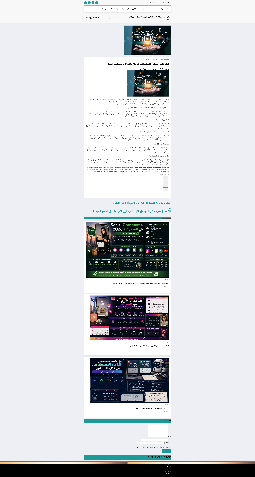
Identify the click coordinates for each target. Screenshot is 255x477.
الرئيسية (142, 9)
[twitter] (165, 183)
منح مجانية (104, 9)
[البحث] (90, 8)
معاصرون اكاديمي (162, 8)
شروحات (117, 9)
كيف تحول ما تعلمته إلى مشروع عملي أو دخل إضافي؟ (141, 203)
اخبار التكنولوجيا (134, 9)
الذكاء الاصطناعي (159, 69)
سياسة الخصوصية (165, 471)
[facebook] (165, 178)
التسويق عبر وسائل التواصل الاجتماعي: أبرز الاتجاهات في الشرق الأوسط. (131, 211)
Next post (168, 208)
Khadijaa (166, 279)
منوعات (97, 9)
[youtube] (85, 2)
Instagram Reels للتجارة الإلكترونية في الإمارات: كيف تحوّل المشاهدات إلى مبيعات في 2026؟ (146, 346)
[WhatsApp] (165, 181)
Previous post (168, 200)
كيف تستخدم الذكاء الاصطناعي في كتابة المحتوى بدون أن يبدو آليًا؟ (152, 408)
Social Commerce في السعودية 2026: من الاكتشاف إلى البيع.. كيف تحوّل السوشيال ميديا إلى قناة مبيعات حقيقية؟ (140, 283)
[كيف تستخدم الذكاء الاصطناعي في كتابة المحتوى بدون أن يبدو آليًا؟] (129, 380)
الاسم (169, 440)
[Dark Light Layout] (86, 9)
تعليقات (169, 437)
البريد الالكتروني (168, 443)
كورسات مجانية (125, 9)
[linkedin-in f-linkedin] (89, 2)
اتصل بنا (167, 473)
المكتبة (111, 9)
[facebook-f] (96, 2)
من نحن (167, 466)
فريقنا (168, 470)
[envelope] (165, 189)
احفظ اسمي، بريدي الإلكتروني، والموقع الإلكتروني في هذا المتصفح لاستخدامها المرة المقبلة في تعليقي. (153, 447)
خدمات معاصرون (166, 468)
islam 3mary (155, 59)
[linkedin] (165, 185)
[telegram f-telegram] (93, 2)
